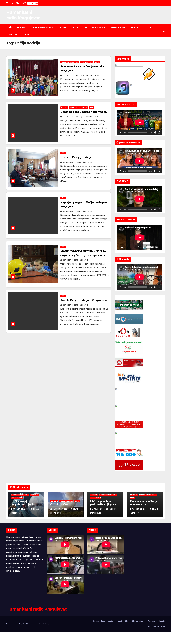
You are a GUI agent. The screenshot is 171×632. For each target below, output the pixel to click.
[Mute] (155, 132)
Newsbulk (43, 624)
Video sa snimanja (95, 27)
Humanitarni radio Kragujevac (36, 609)
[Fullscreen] (159, 132)
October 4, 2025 (71, 117)
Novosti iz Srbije (66, 501)
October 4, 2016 (71, 305)
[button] (164, 31)
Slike (148, 27)
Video (76, 27)
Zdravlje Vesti (16, 498)
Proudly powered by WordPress (19, 624)
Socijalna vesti (87, 62)
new (27, 34)
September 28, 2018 (72, 162)
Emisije (135, 27)
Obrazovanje (96, 498)
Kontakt (14, 34)
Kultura (64, 107)
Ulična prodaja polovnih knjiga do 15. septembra (103, 504)
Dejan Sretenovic (91, 75)
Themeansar (54, 624)
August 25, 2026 (21, 509)
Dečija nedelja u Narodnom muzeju (84, 112)
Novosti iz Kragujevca (69, 62)
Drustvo (133, 495)
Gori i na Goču (60, 504)
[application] (139, 122)
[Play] (120, 132)
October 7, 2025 (71, 75)
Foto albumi (118, 27)
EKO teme (54, 501)
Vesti (63, 27)
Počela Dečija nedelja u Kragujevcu (83, 300)
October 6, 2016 (71, 260)
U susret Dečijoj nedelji (75, 157)
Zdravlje (34, 495)
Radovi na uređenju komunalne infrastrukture (144, 504)
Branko (89, 162)
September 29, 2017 (72, 211)
